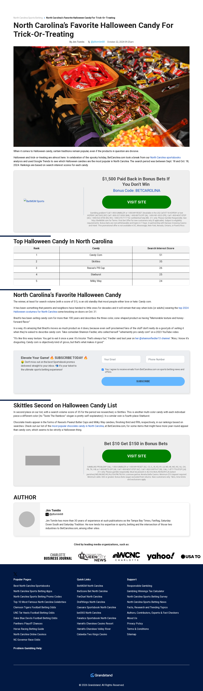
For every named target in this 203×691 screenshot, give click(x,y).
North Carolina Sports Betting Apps (32, 591)
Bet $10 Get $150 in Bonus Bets (136, 443)
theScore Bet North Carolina (92, 591)
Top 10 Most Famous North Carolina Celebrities (39, 601)
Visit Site (136, 202)
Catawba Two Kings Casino (92, 634)
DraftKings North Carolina (91, 601)
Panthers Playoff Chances (28, 623)
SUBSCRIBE (143, 381)
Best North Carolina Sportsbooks (31, 585)
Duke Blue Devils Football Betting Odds (35, 618)
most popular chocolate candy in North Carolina (78, 426)
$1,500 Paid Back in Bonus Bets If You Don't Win (136, 181)
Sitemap (131, 634)
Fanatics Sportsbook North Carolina (96, 618)
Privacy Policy (135, 623)
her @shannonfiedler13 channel (152, 338)
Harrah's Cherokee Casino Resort (95, 623)
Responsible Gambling (139, 585)
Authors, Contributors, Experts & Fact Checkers (153, 612)
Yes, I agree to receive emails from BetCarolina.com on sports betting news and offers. (144, 370)
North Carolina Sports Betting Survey (147, 596)
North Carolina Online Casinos (29, 634)
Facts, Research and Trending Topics (147, 607)
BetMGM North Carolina (90, 585)
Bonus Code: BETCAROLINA (136, 190)
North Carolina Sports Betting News (146, 601)
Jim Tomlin (78, 42)
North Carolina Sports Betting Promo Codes (37, 596)
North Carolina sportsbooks (165, 157)
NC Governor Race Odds (26, 639)
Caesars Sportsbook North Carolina (96, 607)
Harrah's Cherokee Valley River (94, 628)
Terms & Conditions (138, 628)
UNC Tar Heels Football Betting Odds (34, 612)
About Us (132, 618)
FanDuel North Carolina (89, 596)
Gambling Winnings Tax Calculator (145, 591)
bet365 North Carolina (89, 612)
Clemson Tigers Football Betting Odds (34, 607)
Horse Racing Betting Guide (28, 628)
